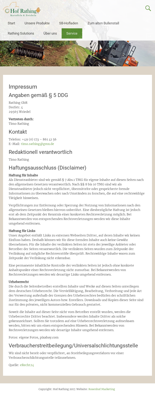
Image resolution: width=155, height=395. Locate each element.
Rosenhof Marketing (101, 389)
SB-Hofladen (68, 23)
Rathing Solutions (21, 33)
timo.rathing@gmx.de (37, 144)
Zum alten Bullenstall (103, 23)
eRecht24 (27, 365)
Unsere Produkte (37, 23)
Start (11, 23)
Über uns (50, 33)
